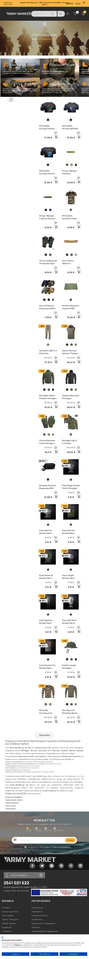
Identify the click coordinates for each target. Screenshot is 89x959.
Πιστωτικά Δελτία (40, 915)
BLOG (78, 4)
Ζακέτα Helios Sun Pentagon (70, 397)
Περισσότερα (44, 735)
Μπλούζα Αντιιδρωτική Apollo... (45, 712)
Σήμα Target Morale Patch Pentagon (68, 577)
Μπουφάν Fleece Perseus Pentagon (48, 397)
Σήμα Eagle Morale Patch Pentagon (71, 486)
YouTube (61, 866)
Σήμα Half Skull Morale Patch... (69, 621)
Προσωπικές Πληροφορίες (44, 923)
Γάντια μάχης (10, 806)
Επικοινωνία (37, 908)
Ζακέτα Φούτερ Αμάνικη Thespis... (70, 352)
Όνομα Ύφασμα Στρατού (69, 172)
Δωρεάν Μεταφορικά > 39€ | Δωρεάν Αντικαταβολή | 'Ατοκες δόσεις (44, 3)
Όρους (47, 847)
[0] (75, 13)
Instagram (80, 866)
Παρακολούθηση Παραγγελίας (45, 931)
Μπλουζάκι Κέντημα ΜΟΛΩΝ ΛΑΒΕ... (70, 127)
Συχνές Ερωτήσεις (10, 911)
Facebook (32, 866)
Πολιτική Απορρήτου (61, 847)
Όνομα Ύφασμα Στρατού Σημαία (47, 217)
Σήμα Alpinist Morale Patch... (46, 531)
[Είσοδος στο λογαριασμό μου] (68, 13)
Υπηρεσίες (7, 931)
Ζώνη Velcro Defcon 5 (68, 262)
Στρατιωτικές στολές (13, 800)
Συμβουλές (7, 927)
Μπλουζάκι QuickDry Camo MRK (69, 217)
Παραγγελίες (37, 911)
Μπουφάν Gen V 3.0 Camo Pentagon (69, 442)
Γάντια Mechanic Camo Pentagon (47, 442)
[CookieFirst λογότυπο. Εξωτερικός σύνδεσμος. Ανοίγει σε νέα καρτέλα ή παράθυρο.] (2, 938)
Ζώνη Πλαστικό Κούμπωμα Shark (47, 307)
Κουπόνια (36, 927)
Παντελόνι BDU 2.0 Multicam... (48, 352)
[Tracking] (30, 15)
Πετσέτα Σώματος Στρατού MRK (70, 307)
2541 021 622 (8, 5)
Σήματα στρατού (12, 803)
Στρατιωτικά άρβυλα (13, 797)
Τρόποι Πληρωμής (10, 919)
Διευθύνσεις (37, 919)
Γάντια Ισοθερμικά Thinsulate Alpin (48, 262)
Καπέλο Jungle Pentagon (69, 666)
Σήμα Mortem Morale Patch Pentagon (68, 532)
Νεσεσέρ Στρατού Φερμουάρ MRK (47, 486)
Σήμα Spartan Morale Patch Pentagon (45, 622)
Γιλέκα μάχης (10, 809)
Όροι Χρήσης (8, 915)
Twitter (42, 866)
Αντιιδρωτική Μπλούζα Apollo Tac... (69, 712)
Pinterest (71, 866)
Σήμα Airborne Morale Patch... (46, 576)
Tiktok (51, 866)
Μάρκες (69, 4)
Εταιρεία (6, 908)
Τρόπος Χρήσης (9, 923)
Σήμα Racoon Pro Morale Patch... (47, 666)
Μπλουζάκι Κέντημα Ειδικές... (47, 127)
